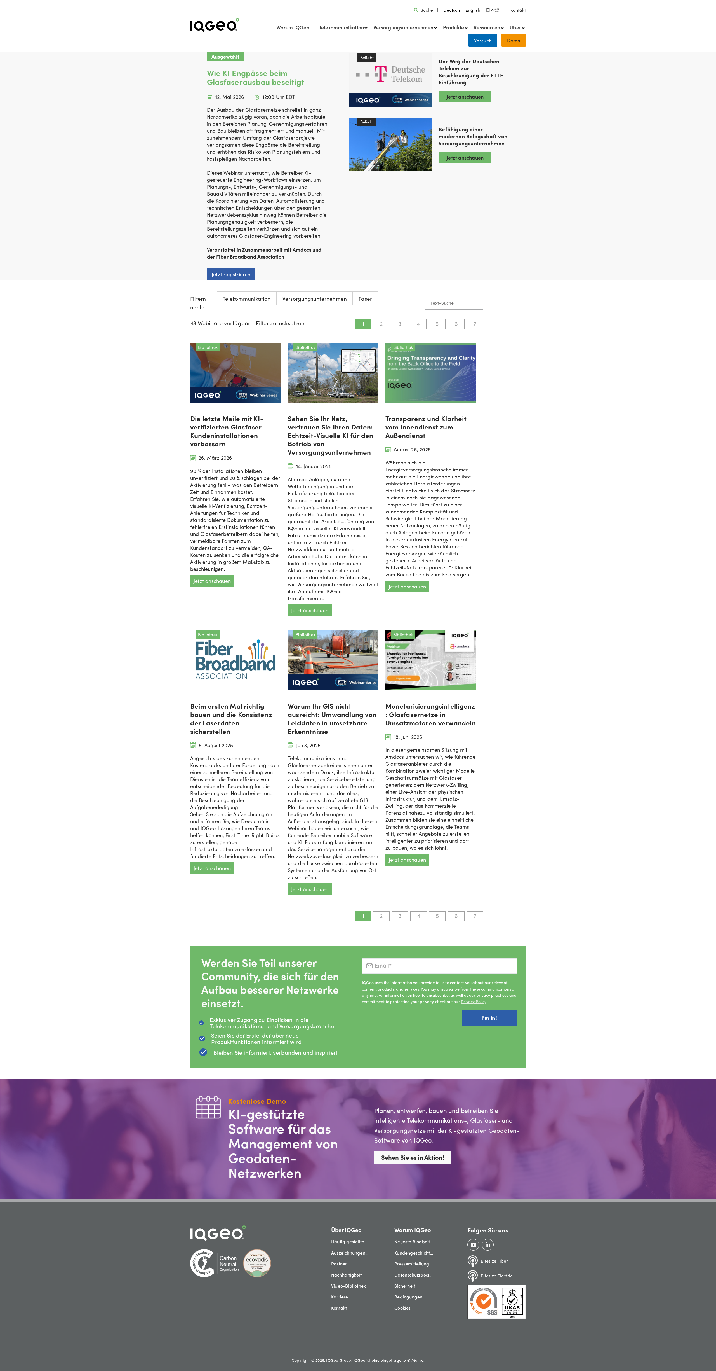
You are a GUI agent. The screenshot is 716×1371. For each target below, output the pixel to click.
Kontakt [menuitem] (339, 1308)
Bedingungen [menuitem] (408, 1296)
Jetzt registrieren (231, 274)
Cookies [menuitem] (402, 1308)
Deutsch (451, 10)
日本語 (493, 10)
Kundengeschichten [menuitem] (414, 1252)
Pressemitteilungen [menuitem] (414, 1263)
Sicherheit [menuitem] (404, 1286)
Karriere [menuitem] (339, 1296)
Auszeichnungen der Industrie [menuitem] (350, 1252)
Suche (427, 10)
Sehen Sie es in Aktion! (412, 1157)
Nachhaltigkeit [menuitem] (346, 1275)
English (472, 10)
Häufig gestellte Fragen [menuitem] (350, 1241)
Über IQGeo (346, 1230)
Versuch (483, 40)
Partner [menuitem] (339, 1263)
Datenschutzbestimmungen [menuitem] (414, 1275)
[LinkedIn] (488, 1245)
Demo (513, 40)
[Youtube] (473, 1245)
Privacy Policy (473, 1001)
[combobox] (452, 10)
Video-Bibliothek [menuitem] (348, 1286)
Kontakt (518, 10)
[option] (473, 10)
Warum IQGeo (292, 27)
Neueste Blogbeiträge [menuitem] (414, 1241)
